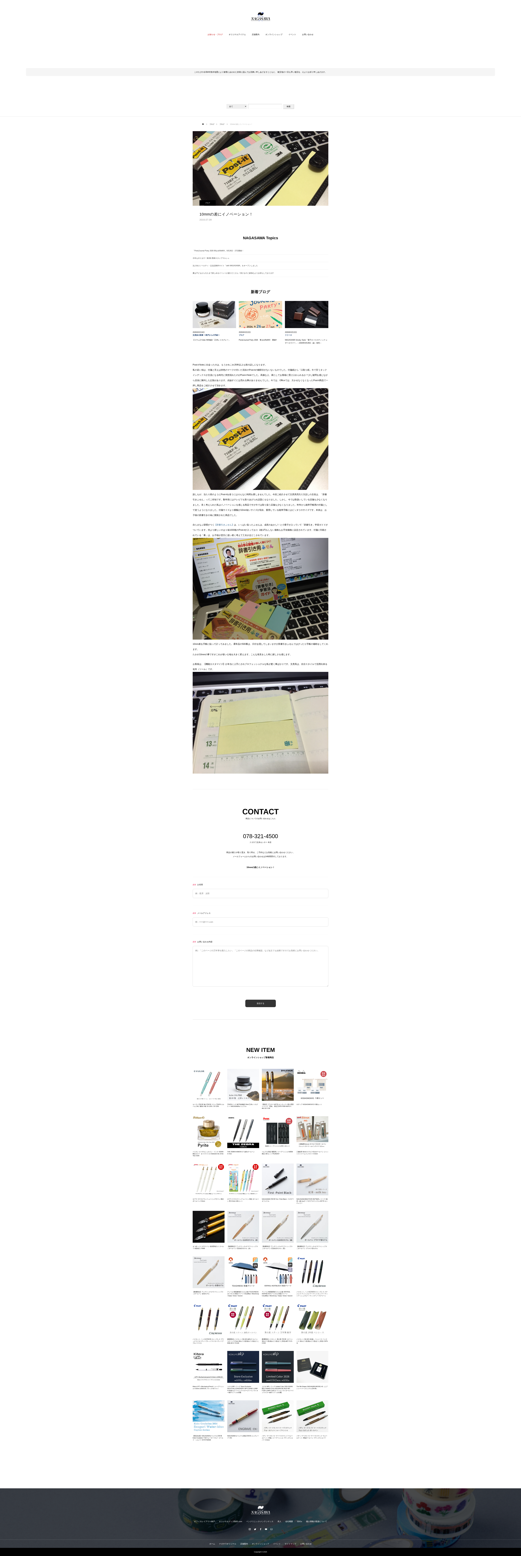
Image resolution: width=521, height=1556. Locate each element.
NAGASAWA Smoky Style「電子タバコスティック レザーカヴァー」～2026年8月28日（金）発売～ (306, 341)
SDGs (299, 1521)
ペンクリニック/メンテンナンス (259, 1521)
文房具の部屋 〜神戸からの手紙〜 (206, 335)
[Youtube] (266, 1529)
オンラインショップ (273, 34)
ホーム (212, 1544)
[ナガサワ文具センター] (260, 16)
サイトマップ (290, 1544)
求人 (279, 1521)
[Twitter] (255, 1529)
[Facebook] (260, 1529)
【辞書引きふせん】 (224, 525)
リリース (288, 335)
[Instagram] (249, 1529)
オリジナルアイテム (237, 34)
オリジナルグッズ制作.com (230, 1521)
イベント (292, 34)
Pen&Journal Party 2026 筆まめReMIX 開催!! (258, 340)
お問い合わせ (307, 34)
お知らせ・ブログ (215, 34)
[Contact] (271, 1529)
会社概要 (289, 1521)
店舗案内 (255, 34)
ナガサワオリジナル (227, 1544)
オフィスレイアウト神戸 (204, 1521)
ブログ (207, 203)
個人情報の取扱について (316, 1521)
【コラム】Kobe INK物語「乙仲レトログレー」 (211, 340)
